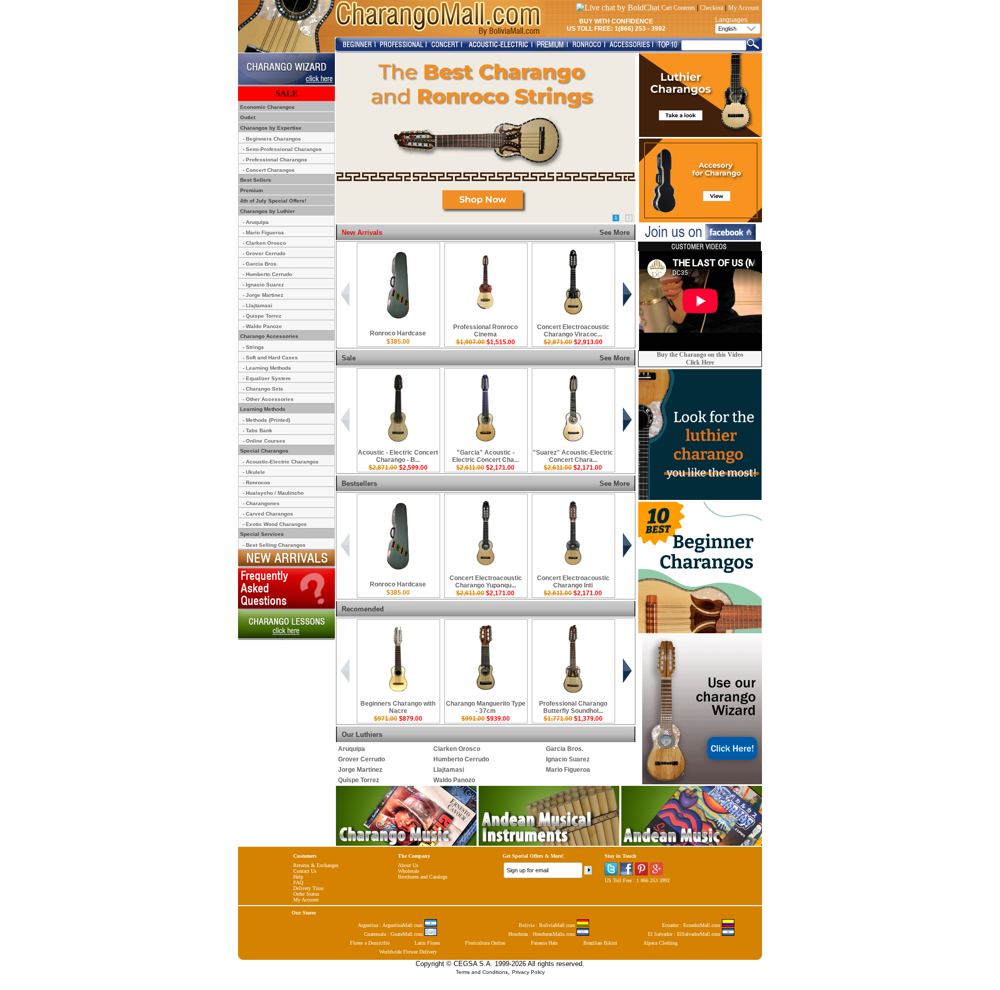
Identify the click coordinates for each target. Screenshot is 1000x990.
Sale (349, 358)
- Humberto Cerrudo (267, 274)
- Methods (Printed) (266, 420)
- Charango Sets (263, 389)
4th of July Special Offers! (272, 201)
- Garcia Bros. (260, 264)
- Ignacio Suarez (263, 284)
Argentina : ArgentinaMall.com (391, 925)
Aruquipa (351, 749)
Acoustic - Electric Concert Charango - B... (398, 456)
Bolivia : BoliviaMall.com (548, 925)
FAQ (298, 882)
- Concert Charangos (269, 170)
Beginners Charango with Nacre (397, 707)
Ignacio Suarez (568, 759)
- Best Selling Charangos (274, 545)
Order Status (306, 894)
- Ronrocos (256, 482)
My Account (743, 7)
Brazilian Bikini (600, 943)
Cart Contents (678, 7)
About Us (408, 865)
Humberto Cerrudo (461, 759)
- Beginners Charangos (272, 139)
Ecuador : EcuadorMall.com (692, 925)
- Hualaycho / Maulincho (273, 493)
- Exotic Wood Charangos (275, 524)
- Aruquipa (256, 222)
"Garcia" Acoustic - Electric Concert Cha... (485, 456)
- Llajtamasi (257, 305)
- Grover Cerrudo (264, 253)
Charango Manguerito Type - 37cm (486, 707)
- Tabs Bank (257, 430)
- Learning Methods (267, 368)
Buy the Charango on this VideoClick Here (700, 358)
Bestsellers (359, 483)
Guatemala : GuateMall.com (394, 934)
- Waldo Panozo (262, 326)
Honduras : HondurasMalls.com (542, 934)
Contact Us (305, 871)
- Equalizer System (267, 378)
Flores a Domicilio (370, 943)
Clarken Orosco (456, 749)
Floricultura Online (485, 943)
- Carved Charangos (268, 514)
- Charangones (261, 503)
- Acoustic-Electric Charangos (281, 462)
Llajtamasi (448, 769)
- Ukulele (254, 472)
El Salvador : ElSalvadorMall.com (685, 934)
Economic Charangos (267, 107)
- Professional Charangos (275, 159)
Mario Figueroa (568, 769)
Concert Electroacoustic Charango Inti (573, 581)
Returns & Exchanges (316, 865)
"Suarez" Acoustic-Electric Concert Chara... (573, 456)
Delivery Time (308, 888)
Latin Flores (427, 943)
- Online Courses (264, 441)
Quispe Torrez (358, 780)
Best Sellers (255, 180)
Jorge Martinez (360, 769)
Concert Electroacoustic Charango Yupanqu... (485, 581)
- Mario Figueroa (263, 232)
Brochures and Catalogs (422, 877)
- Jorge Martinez (263, 295)
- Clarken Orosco (264, 243)
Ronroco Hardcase (398, 333)
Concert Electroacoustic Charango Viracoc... (573, 330)
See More (614, 232)
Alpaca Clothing (660, 943)
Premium (251, 190)
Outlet (247, 117)
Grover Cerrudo (361, 759)
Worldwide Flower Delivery (408, 952)
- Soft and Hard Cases (270, 357)
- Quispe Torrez (262, 316)
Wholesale (408, 871)
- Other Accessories (268, 399)
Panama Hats (544, 943)
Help (298, 877)
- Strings (253, 347)
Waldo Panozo (454, 780)
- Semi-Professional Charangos (282, 149)
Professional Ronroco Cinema (485, 330)
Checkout (711, 7)
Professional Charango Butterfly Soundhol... (573, 707)
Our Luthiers (362, 734)
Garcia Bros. (564, 749)
